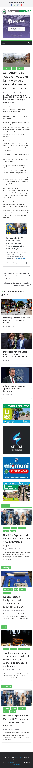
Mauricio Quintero (20, 92)
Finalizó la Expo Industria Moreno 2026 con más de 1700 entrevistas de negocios (16, 540)
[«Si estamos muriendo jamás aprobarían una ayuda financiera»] (16, 368)
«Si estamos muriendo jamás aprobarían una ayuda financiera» (15, 388)
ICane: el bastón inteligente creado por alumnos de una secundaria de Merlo (14, 601)
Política (6, 531)
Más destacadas (8, 589)
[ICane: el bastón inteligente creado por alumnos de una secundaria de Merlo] (16, 579)
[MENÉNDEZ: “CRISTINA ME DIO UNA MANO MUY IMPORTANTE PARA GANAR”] (16, 334)
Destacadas (7, 68)
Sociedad (12, 531)
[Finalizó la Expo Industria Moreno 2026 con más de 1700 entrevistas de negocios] (16, 517)
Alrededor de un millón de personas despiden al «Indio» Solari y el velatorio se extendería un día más (16, 659)
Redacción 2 (16, 670)
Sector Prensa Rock (24, 649)
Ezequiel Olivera (20, 610)
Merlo (14, 68)
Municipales (22, 528)
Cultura (6, 649)
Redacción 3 (18, 549)
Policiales (20, 68)
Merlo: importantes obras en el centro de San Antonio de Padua (16, 320)
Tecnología (7, 593)
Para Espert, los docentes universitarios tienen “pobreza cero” (15, 284)
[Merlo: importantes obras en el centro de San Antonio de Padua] (16, 300)
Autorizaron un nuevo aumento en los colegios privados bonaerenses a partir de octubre (17, 276)
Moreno (14, 528)
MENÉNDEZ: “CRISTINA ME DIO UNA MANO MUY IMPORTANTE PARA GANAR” (16, 354)
